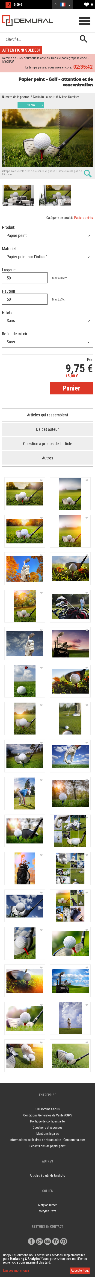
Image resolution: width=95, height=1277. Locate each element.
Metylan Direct (47, 1205)
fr (55, 4)
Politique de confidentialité (47, 1121)
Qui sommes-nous (48, 1109)
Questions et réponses (47, 1127)
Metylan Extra (47, 1211)
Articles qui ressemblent (47, 414)
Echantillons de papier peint (47, 1146)
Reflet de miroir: (15, 333)
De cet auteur (47, 429)
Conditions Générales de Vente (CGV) (47, 1115)
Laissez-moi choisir (16, 1270)
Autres (47, 458)
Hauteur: (9, 291)
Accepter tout (80, 1270)
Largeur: (9, 269)
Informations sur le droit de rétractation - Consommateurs (48, 1140)
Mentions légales (47, 1133)
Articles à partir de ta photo (47, 1175)
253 (60, 299)
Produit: (8, 227)
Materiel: (9, 248)
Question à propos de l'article (47, 443)
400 (60, 278)
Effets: (7, 312)
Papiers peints (83, 218)
